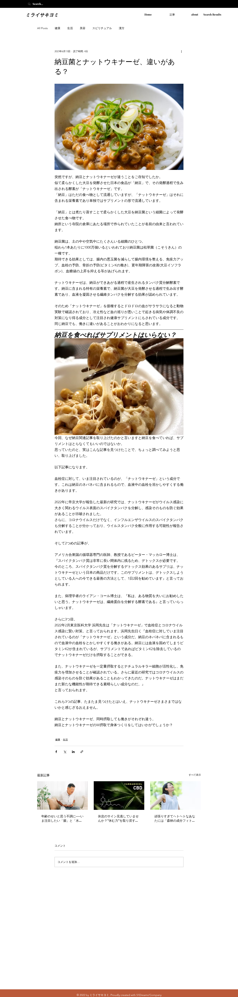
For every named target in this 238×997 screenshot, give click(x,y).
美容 (82, 28)
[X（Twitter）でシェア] (64, 751)
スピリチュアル (102, 28)
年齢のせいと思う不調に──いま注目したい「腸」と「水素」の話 (62, 818)
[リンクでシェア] (81, 751)
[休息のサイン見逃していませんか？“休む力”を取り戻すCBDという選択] (119, 795)
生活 (70, 28)
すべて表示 (195, 774)
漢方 (121, 28)
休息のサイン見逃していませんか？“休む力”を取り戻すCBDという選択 (118, 818)
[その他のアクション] (181, 51)
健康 (57, 28)
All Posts (42, 28)
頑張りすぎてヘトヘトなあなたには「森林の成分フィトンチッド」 (174, 818)
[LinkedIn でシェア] (73, 751)
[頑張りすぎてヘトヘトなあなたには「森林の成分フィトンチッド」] (175, 795)
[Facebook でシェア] (56, 751)
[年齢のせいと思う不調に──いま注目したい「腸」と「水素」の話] (62, 795)
